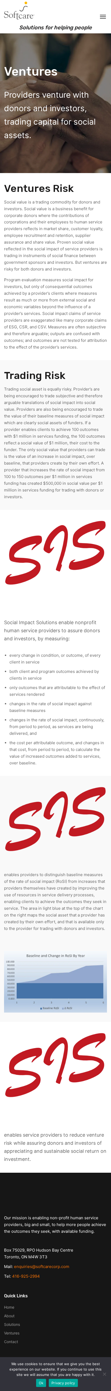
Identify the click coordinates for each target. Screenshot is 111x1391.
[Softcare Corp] (20, 11)
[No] (104, 1374)
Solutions (12, 1324)
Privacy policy (63, 1383)
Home (9, 1307)
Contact (11, 1341)
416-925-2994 (26, 1276)
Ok (41, 1383)
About (9, 1315)
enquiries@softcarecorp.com (41, 1266)
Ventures (11, 1333)
